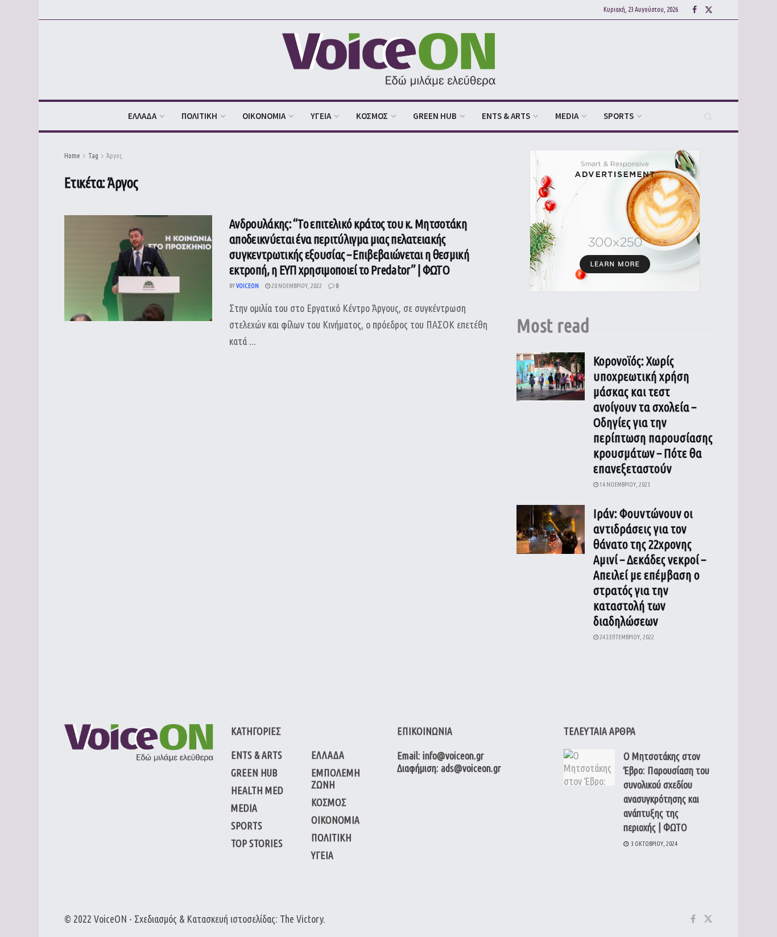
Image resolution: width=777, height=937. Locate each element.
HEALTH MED (257, 790)
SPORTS (619, 115)
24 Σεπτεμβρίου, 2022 (626, 637)
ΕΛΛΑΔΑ (142, 115)
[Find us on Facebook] (694, 10)
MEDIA (566, 115)
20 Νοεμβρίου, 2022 (296, 285)
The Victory (301, 918)
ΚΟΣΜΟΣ (372, 115)
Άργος (114, 155)
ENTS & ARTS (506, 115)
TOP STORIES (257, 843)
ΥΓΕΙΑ (321, 115)
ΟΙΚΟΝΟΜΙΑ (264, 115)
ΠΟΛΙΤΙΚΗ (199, 115)
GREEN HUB (435, 115)
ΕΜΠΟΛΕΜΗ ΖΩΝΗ (335, 778)
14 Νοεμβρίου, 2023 (624, 484)
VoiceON (110, 918)
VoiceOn (247, 285)
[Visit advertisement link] (614, 221)
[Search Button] (708, 116)
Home (72, 155)
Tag (93, 155)
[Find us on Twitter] (709, 10)
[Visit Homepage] (388, 60)
